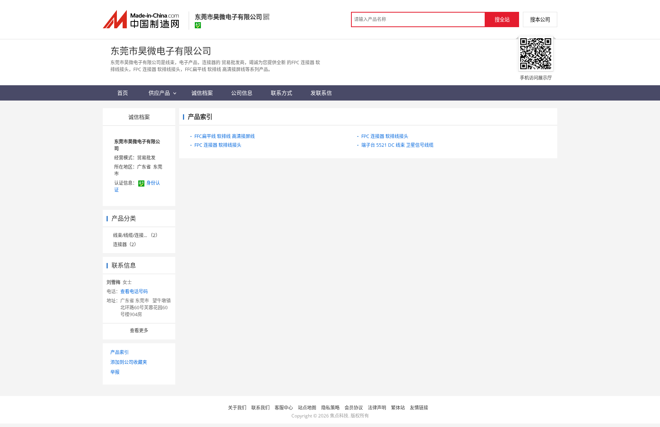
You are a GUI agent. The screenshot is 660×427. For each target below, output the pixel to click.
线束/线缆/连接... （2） (136, 235)
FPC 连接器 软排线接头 (217, 145)
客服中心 (284, 407)
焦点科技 (339, 415)
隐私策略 (330, 407)
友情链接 (419, 407)
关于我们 (237, 407)
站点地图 (307, 407)
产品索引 (119, 352)
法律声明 (377, 407)
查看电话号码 (134, 291)
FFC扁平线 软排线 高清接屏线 (224, 136)
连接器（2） (126, 244)
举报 (115, 372)
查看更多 (139, 330)
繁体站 (398, 407)
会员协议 (354, 407)
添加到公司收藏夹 (128, 362)
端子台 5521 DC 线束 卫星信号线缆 (397, 145)
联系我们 (260, 407)
